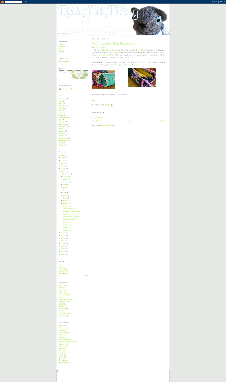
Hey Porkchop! (63, 269)
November (66, 176)
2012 (63, 238)
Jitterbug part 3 (67, 222)
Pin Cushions (63, 129)
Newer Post (95, 121)
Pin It (93, 101)
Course (61, 113)
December (66, 174)
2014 (63, 233)
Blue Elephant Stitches (109, 50)
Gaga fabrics (63, 337)
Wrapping (62, 145)
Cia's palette (63, 330)
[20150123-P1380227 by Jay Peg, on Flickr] (99, 47)
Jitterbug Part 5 (67, 206)
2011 (63, 241)
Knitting (61, 122)
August (65, 184)
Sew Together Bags (139, 50)
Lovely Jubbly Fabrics (66, 299)
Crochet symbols (64, 332)
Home (130, 121)
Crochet (61, 115)
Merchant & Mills (64, 301)
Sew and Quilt (63, 308)
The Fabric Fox (64, 315)
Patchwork (62, 126)
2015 (63, 171)
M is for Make (105, 55)
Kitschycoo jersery (65, 339)
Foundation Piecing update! (71, 217)
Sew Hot (61, 311)
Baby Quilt (62, 106)
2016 (63, 168)
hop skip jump (63, 271)
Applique (62, 101)
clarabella (62, 267)
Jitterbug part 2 (67, 225)
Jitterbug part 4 (67, 214)
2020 (63, 158)
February (66, 200)
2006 (63, 254)
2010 (63, 243)
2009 (63, 246)
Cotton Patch (63, 292)
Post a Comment (97, 117)
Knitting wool (63, 344)
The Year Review (68, 230)
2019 (63, 160)
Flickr (61, 44)
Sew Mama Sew (64, 362)
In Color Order (63, 273)
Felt (60, 119)
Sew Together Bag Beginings (72, 211)
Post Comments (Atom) (108, 125)
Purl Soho (62, 353)
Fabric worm (63, 335)
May (65, 192)
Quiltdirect (62, 355)
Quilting (61, 131)
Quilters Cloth (63, 358)
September (66, 182)
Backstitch (62, 288)
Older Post (164, 121)
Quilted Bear (63, 304)
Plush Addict (63, 351)
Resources (62, 133)
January (66, 203)
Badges (61, 108)
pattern (118, 52)
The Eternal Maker (65, 313)
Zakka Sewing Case (69, 209)
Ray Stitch (62, 306)
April (65, 195)
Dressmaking (63, 117)
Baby (60, 103)
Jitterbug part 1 (67, 227)
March (65, 198)
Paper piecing (63, 346)
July (64, 187)
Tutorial (61, 142)
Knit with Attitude (65, 295)
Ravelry (61, 51)
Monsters (62, 124)
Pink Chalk (62, 348)
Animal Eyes (63, 326)
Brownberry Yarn (64, 328)
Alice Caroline (63, 285)
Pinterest (61, 49)
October (66, 179)
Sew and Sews (63, 360)
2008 (63, 249)
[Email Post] (111, 105)
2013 (63, 235)
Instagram (62, 46)
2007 (63, 251)
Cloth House (63, 290)
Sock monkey (63, 138)
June (65, 190)
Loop (60, 297)
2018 (63, 163)
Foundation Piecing (69, 219)
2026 (63, 155)
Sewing (61, 136)
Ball (60, 110)
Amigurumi (62, 99)
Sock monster (63, 140)
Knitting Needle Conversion (68, 342)
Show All (87, 275)
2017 (63, 166)
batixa (61, 265)
